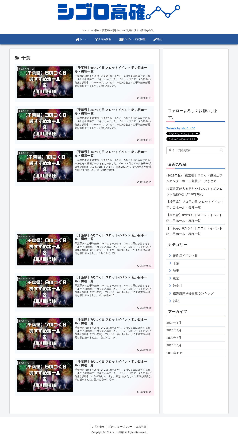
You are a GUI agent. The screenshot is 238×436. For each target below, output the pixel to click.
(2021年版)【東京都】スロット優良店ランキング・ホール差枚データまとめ (194, 178)
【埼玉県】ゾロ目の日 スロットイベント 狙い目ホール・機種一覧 (195, 204)
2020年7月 (173, 338)
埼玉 (176, 270)
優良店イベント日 (185, 255)
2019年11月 (174, 353)
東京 (176, 278)
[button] (221, 150)
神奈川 (177, 286)
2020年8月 (173, 330)
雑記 (176, 301)
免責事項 (141, 426)
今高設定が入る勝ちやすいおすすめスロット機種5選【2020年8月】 (194, 191)
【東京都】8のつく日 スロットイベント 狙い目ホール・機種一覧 (194, 217)
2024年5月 (173, 322)
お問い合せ (98, 426)
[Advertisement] (84, 208)
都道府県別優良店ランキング (193, 293)
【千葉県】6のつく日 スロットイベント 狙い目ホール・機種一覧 (194, 231)
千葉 (176, 263)
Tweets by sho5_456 (180, 128)
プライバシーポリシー (120, 426)
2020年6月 (173, 345)
